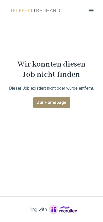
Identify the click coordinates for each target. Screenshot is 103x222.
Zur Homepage (52, 102)
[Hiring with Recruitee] (51, 209)
